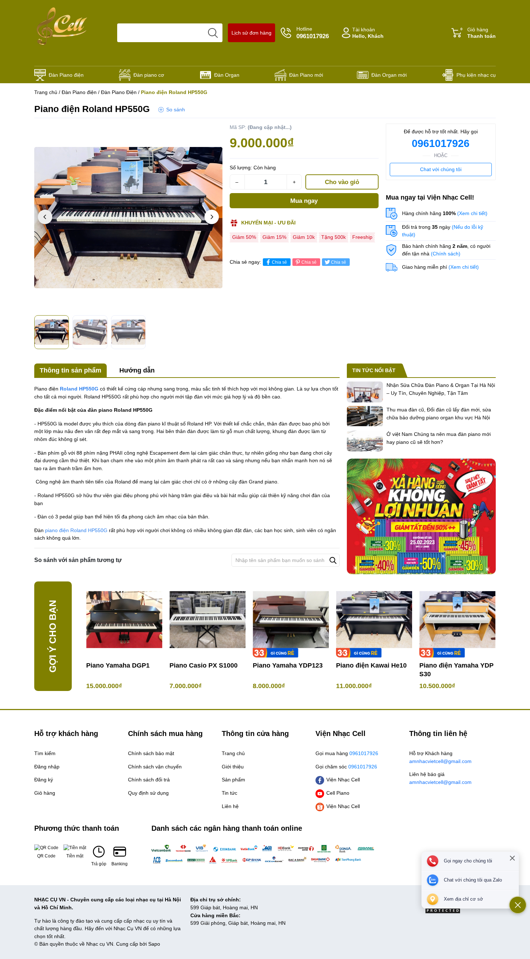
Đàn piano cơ (148, 75)
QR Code (46, 855)
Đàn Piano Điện (119, 92)
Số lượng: (241, 167)
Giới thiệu (233, 767)
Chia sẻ (279, 262)
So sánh (175, 109)
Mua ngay (304, 200)
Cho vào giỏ (342, 182)
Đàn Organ (226, 75)
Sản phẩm (233, 779)
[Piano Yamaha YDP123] (291, 619)
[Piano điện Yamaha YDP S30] (457, 619)
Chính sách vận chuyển (155, 767)
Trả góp (98, 863)
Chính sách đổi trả (149, 779)
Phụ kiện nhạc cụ (476, 75)
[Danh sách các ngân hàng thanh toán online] (265, 853)
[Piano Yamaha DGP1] (124, 619)
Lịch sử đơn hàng (251, 33)
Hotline (312, 33)
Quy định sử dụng (148, 793)
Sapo (154, 944)
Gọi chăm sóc (346, 767)
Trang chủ (45, 92)
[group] (128, 218)
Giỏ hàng (478, 33)
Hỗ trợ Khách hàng (440, 757)
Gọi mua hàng (346, 753)
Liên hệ (230, 806)
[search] (213, 33)
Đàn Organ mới (389, 75)
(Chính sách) (445, 254)
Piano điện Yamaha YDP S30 (456, 670)
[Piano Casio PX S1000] (207, 619)
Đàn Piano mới (306, 75)
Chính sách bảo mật (151, 753)
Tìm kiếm (45, 753)
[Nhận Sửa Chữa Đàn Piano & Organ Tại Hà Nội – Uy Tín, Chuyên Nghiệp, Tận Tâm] (365, 392)
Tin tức (229, 793)
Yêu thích (208, 131)
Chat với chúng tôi (440, 169)
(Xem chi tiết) (472, 213)
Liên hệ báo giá (440, 778)
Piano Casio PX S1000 (203, 665)
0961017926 (440, 143)
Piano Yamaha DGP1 (118, 665)
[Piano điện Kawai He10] (374, 619)
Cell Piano (337, 793)
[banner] (421, 516)
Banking (119, 863)
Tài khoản (368, 33)
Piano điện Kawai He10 (371, 665)
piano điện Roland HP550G (76, 530)
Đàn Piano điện (66, 75)
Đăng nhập (46, 767)
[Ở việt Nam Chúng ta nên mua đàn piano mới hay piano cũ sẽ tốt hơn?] (365, 441)
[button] (211, 217)
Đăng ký (43, 779)
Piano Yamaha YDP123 (288, 665)
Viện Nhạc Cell (343, 779)
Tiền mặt (74, 855)
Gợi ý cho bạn (52, 636)
